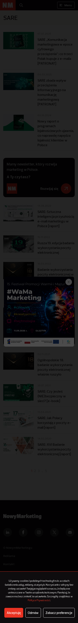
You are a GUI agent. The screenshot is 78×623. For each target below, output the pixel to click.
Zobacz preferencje (59, 613)
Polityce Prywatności (39, 600)
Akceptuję (14, 613)
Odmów (33, 613)
